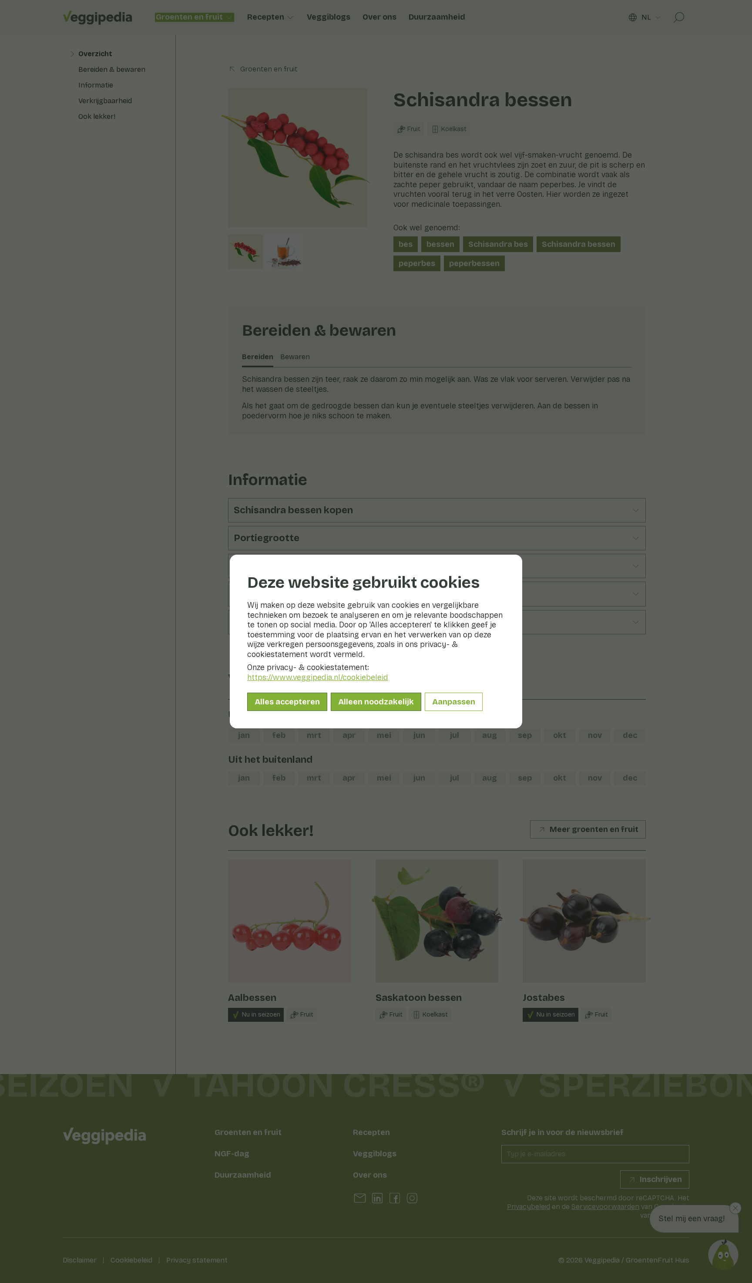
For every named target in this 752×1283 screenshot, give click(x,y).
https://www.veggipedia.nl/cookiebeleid (317, 677)
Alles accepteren (287, 702)
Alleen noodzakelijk (376, 702)
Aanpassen (453, 702)
